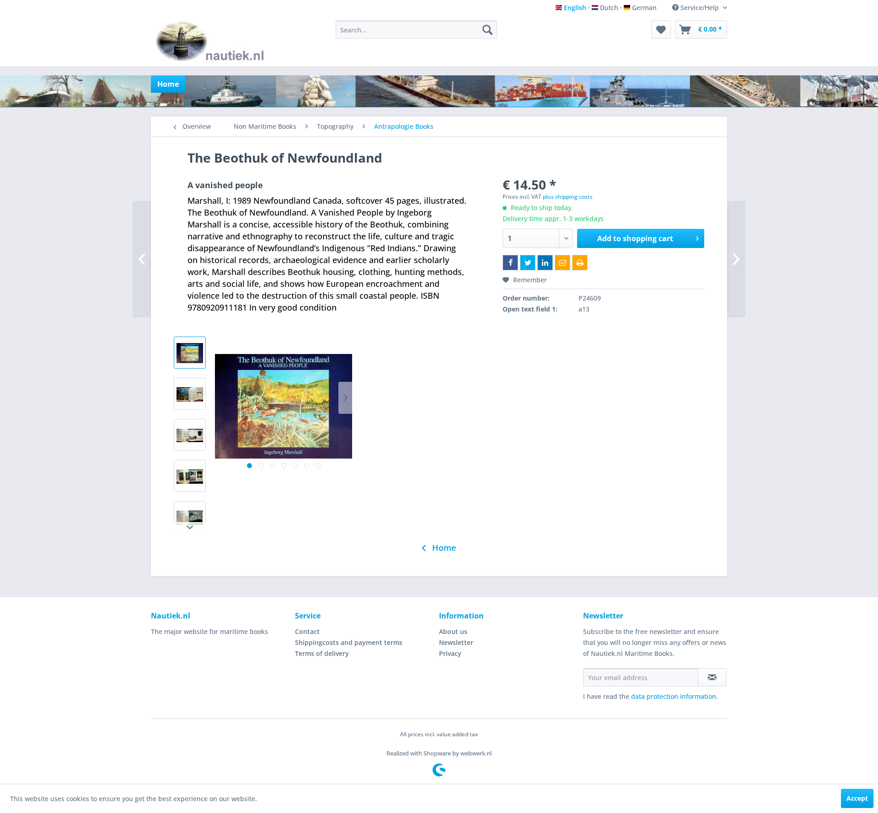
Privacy (450, 653)
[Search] (487, 30)
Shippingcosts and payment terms (348, 642)
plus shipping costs (568, 197)
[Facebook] (510, 262)
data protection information (673, 696)
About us (453, 631)
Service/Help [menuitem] (700, 7)
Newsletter (456, 642)
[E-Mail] (562, 262)
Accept (857, 798)
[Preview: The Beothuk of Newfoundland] (190, 353)
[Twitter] (527, 262)
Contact (307, 631)
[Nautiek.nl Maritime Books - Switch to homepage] (211, 41)
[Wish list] (661, 30)
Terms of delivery (322, 653)
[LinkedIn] (545, 262)
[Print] (580, 262)
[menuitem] (416, 30)
